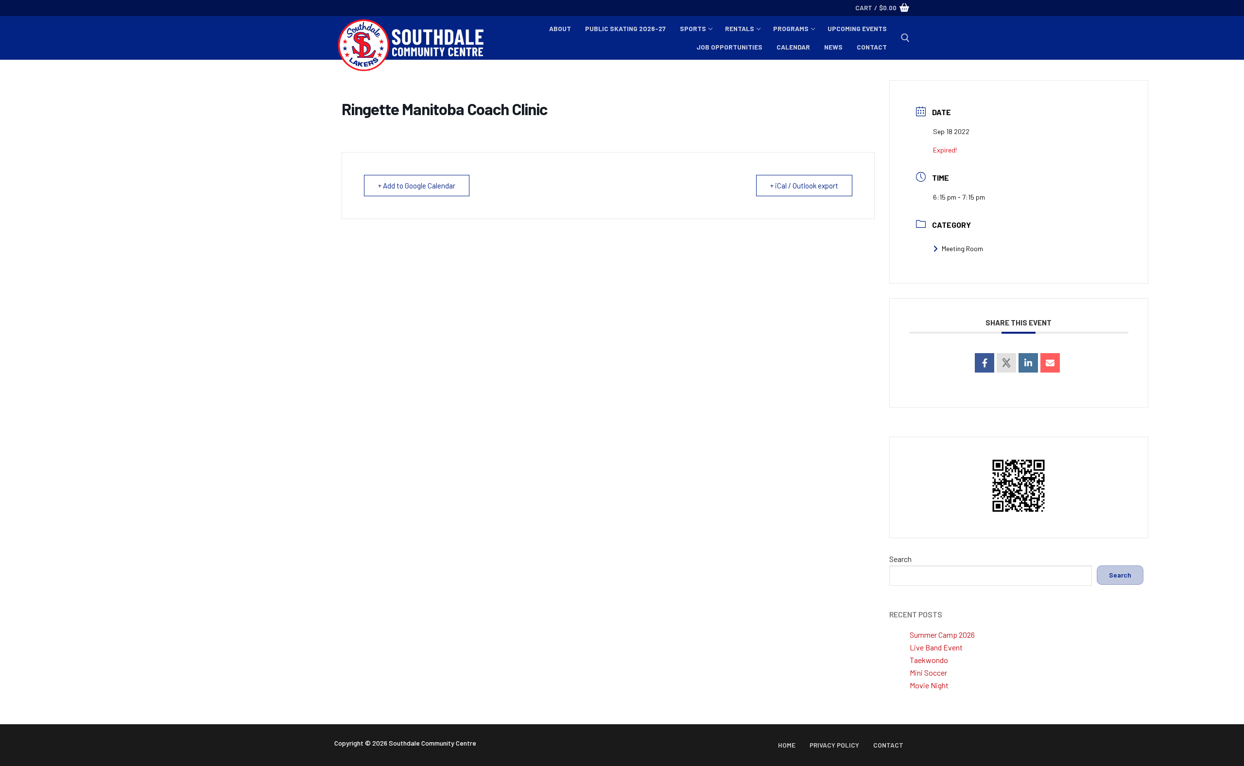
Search (900, 558)
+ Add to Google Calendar (416, 185)
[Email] (1050, 363)
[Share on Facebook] (984, 363)
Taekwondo (929, 659)
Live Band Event (936, 647)
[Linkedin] (1028, 363)
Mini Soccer (928, 672)
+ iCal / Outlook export (804, 185)
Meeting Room (962, 248)
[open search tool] (905, 38)
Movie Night (929, 685)
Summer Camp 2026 (942, 634)
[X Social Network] (1006, 363)
